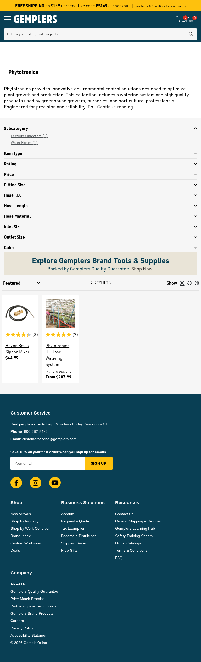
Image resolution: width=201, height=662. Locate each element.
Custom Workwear (25, 543)
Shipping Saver (73, 543)
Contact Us (124, 514)
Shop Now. (142, 269)
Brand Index (20, 536)
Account (67, 514)
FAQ (118, 558)
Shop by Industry (24, 521)
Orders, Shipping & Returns (138, 521)
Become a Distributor (78, 536)
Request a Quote (75, 521)
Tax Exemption (73, 528)
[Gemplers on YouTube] (55, 482)
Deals (15, 550)
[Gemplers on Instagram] (35, 482)
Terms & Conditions (153, 6)
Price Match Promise (27, 599)
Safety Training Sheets (134, 536)
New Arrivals (20, 514)
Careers (17, 621)
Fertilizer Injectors (29, 136)
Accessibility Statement (29, 635)
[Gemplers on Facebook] (16, 482)
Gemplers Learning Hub (135, 528)
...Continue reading (113, 107)
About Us (18, 584)
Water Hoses (24, 142)
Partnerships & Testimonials (33, 606)
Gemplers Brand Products (31, 613)
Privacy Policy (21, 628)
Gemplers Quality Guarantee (34, 591)
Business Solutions (83, 502)
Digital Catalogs (128, 543)
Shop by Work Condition (30, 528)
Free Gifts (69, 550)
